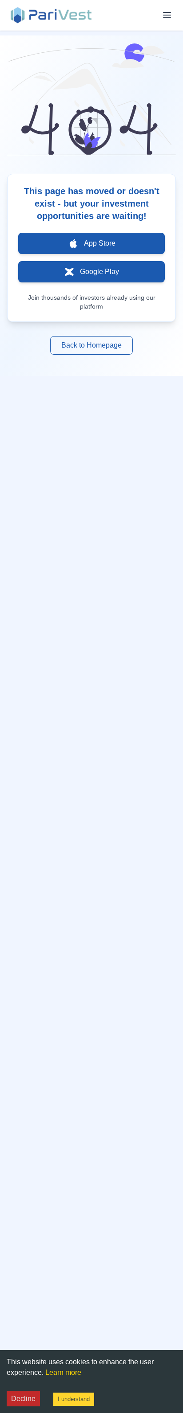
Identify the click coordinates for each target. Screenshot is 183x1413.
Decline (23, 1398)
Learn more (63, 1372)
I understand (74, 1399)
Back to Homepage (91, 345)
